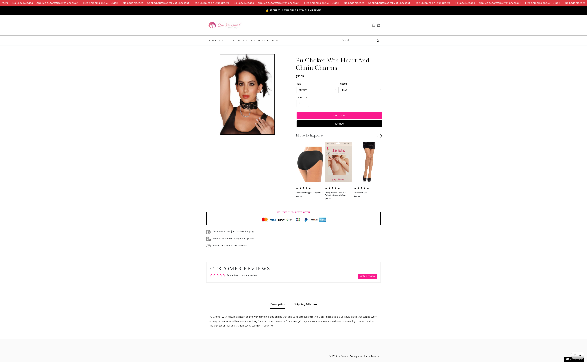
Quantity (302, 97)
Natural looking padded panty (308, 192)
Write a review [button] (367, 276)
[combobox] (359, 40)
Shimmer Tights (360, 192)
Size (299, 84)
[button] (381, 136)
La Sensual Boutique (348, 356)
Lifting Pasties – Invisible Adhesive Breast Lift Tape (335, 194)
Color (343, 84)
